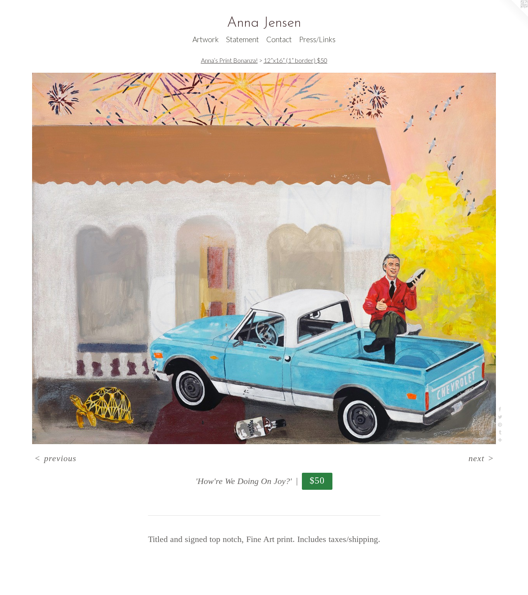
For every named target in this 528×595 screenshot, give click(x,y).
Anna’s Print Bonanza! (229, 60)
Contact (279, 39)
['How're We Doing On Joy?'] (264, 258)
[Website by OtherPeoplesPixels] (512, 15)
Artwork (205, 39)
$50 (317, 480)
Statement (242, 39)
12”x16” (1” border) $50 (295, 60)
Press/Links (317, 39)
